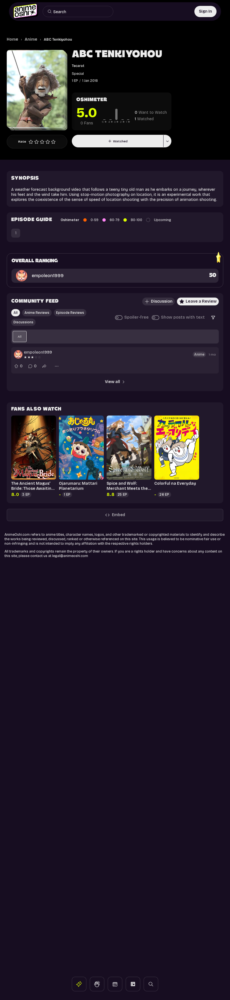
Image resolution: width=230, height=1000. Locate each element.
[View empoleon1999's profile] (18, 354)
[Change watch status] (167, 141)
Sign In (205, 11)
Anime (31, 39)
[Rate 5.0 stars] (53, 141)
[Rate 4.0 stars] (47, 141)
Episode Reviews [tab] (70, 313)
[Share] (44, 366)
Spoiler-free (136, 317)
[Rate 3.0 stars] (42, 141)
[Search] (49, 11)
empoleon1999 (38, 352)
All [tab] (15, 313)
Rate (22, 141)
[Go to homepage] (25, 11)
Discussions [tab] (23, 322)
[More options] (56, 366)
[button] (79, 984)
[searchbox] (80, 11)
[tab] (20, 336)
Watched (120, 141)
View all (112, 381)
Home (12, 39)
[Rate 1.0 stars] (30, 141)
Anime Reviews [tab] (36, 313)
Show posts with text (183, 317)
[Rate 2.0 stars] (36, 141)
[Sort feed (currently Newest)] (213, 317)
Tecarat (78, 66)
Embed (118, 514)
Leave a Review (201, 301)
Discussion (162, 301)
